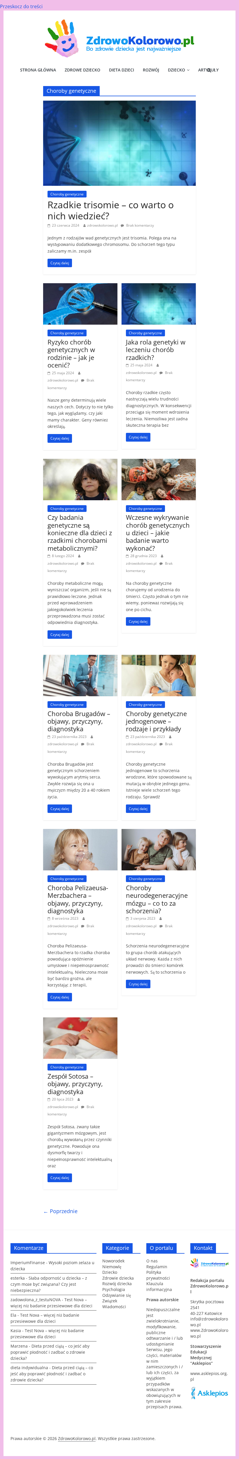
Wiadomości (114, 1306)
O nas (152, 1261)
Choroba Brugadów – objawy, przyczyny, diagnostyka (79, 721)
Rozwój (151, 70)
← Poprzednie (60, 1211)
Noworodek (113, 1261)
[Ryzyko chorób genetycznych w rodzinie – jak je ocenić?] (80, 287)
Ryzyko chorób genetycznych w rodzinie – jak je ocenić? (71, 353)
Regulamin (156, 1266)
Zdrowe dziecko (82, 70)
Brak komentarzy (139, 225)
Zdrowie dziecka (118, 1278)
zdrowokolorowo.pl (102, 225)
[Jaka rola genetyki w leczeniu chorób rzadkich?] (159, 287)
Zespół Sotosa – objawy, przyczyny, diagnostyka (75, 1084)
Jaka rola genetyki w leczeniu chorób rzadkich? (155, 349)
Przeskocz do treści (21, 6)
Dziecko (176, 70)
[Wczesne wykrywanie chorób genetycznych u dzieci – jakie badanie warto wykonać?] (159, 462)
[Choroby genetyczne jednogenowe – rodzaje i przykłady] (159, 658)
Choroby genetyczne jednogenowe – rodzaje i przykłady (156, 721)
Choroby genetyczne (67, 194)
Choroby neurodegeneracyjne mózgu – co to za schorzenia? (157, 899)
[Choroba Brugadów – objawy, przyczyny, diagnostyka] (80, 658)
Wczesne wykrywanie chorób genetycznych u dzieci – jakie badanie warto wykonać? (158, 532)
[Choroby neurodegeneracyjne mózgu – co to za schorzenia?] (159, 832)
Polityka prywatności (158, 1275)
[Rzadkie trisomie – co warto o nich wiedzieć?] (119, 104)
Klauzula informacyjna (159, 1286)
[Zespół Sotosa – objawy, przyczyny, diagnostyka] (80, 1021)
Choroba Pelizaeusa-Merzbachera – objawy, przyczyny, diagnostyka (78, 899)
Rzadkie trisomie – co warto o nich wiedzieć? (111, 210)
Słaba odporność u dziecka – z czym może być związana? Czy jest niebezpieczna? (48, 1284)
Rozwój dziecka (117, 1283)
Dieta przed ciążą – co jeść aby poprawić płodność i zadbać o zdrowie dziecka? (49, 1352)
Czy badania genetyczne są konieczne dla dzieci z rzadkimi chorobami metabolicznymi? (80, 532)
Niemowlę (111, 1266)
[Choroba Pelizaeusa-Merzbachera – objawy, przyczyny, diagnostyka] (80, 832)
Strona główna (38, 70)
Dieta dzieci (121, 70)
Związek (109, 1301)
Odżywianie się (116, 1295)
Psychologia (113, 1289)
